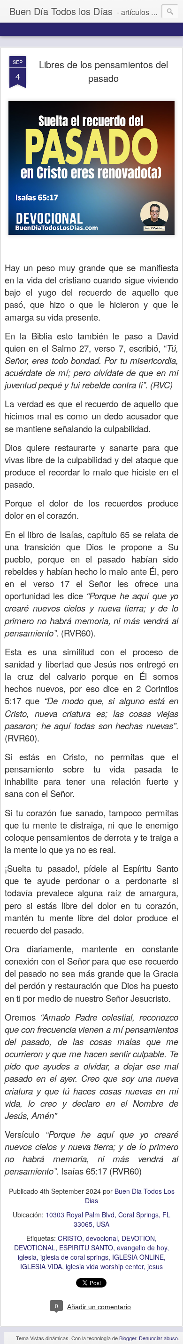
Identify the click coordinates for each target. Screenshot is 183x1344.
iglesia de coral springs (74, 1257)
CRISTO (70, 1238)
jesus (155, 1266)
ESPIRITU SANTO (86, 1247)
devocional (102, 1238)
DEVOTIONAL (34, 1247)
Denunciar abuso (158, 1338)
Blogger (127, 1338)
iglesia (27, 1257)
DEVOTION (138, 1238)
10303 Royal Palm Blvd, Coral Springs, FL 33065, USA (108, 1219)
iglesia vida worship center (105, 1266)
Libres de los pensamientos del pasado (103, 71)
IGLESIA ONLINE (138, 1257)
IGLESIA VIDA (41, 1266)
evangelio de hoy (142, 1247)
